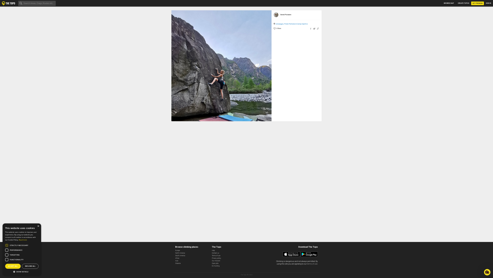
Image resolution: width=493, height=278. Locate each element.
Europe (177, 250)
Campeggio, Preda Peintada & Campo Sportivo (291, 24)
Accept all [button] (13, 266)
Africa (177, 258)
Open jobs (215, 263)
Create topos (463, 3)
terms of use (312, 264)
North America (180, 253)
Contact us (215, 253)
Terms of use (216, 256)
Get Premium (477, 3)
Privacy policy (216, 258)
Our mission (216, 261)
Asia (176, 261)
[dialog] (22, 249)
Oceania (178, 263)
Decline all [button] (30, 266)
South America (180, 256)
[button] (22, 271)
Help (213, 250)
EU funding (216, 266)
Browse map (449, 3)
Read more (23, 240)
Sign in (488, 3)
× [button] (38, 226)
